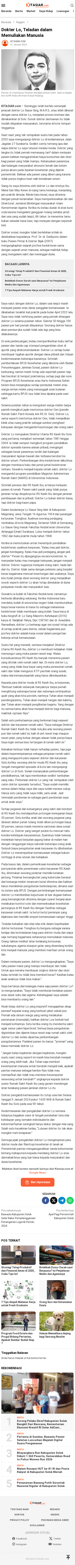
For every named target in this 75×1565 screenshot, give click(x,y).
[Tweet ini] (53, 1200)
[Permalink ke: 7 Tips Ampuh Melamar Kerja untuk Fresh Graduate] (18, 1289)
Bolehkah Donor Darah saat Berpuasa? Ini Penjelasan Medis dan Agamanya (56, 1270)
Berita (20, 1417)
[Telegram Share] (62, 1200)
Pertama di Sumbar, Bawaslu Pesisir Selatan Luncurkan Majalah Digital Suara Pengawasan (41, 1440)
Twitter (57, 1538)
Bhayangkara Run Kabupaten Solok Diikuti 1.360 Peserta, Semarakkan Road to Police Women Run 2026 (43, 1456)
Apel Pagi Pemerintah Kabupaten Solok (61, 1214)
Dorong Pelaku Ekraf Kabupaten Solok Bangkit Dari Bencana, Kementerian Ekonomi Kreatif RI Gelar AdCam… (42, 1424)
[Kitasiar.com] (37, 5)
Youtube (57, 1544)
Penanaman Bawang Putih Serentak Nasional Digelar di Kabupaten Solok (41, 1484)
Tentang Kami (19, 1509)
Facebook (21, 1538)
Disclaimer (37, 1525)
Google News (37, 1172)
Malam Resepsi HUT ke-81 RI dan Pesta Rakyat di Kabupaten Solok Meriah (43, 1470)
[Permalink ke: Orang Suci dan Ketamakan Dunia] (56, 1289)
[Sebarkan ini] (45, 1200)
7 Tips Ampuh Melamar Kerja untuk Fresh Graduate (34, 290)
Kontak (19, 1514)
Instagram (21, 1544)
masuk (19, 1358)
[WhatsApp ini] (70, 1200)
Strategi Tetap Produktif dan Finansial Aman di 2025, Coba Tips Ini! (18, 1270)
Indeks (55, 1514)
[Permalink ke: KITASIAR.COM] (5, 42)
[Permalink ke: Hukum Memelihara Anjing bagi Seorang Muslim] (56, 1321)
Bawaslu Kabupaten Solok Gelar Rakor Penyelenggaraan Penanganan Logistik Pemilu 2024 (18, 1218)
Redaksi (55, 1509)
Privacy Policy (19, 1520)
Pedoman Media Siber (55, 1520)
